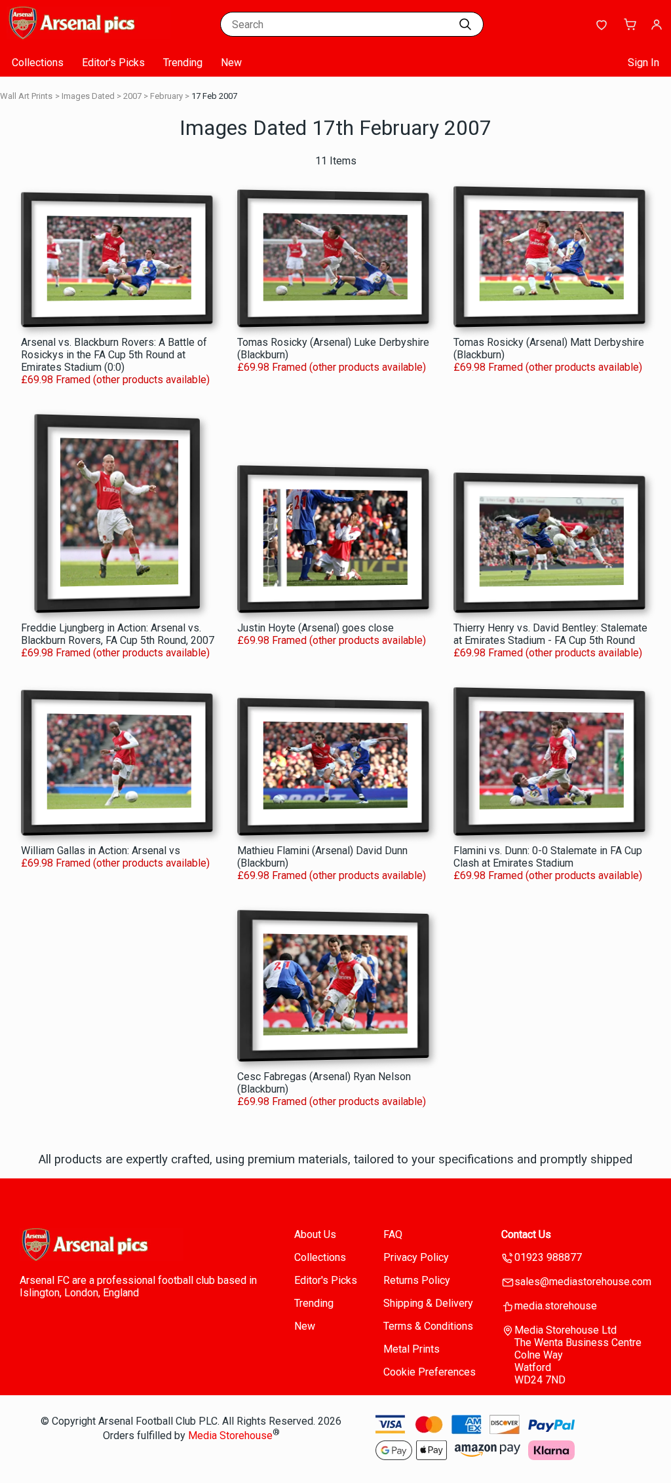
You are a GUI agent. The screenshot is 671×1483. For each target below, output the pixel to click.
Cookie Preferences (429, 1372)
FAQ (392, 1234)
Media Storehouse (230, 1436)
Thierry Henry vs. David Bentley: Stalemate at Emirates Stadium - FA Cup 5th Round (550, 634)
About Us (315, 1234)
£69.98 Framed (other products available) (115, 379)
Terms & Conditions (428, 1326)
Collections (38, 62)
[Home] (88, 35)
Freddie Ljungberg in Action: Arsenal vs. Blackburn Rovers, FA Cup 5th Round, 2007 (117, 634)
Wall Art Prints (26, 96)
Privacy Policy (416, 1257)
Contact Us (526, 1234)
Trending (182, 62)
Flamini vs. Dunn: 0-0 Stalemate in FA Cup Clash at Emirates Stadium (547, 856)
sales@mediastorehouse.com (582, 1281)
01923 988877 (548, 1257)
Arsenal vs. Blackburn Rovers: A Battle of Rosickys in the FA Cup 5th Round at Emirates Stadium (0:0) (114, 354)
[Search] (465, 24)
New (231, 62)
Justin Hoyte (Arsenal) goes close (315, 628)
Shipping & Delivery (428, 1303)
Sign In (643, 62)
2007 (132, 96)
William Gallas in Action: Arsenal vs (100, 850)
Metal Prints (411, 1349)
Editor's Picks (113, 62)
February (166, 96)
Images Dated (88, 96)
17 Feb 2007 (214, 96)
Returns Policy (416, 1280)
